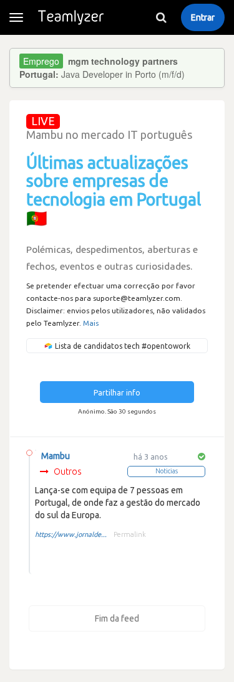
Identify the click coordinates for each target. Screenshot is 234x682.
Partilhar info (117, 393)
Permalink (130, 534)
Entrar (203, 17)
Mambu (55, 456)
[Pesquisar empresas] (161, 17)
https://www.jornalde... (71, 534)
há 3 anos (151, 456)
